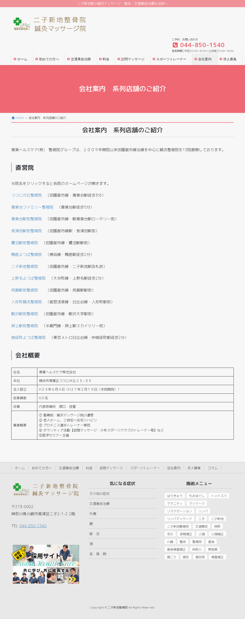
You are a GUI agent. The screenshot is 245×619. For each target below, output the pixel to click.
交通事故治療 (69, 468)
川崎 (170, 542)
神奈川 (196, 549)
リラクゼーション (179, 511)
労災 (170, 534)
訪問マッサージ (111, 468)
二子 (201, 519)
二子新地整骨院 (24, 266)
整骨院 (197, 542)
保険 (217, 526)
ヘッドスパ (219, 496)
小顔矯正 (217, 534)
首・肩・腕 (97, 554)
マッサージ (197, 503)
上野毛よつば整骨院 (28, 278)
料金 (89, 468)
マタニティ (175, 503)
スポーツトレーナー (145, 468)
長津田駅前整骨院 (26, 230)
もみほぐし (197, 496)
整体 (183, 542)
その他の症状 (99, 493)
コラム (213, 468)
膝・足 (94, 533)
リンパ (203, 511)
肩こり (171, 557)
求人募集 (194, 468)
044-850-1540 (33, 525)
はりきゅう (175, 496)
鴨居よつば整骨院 (26, 254)
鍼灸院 (200, 557)
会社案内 (173, 468)
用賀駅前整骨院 (24, 290)
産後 (211, 542)
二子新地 (217, 519)
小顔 (202, 534)
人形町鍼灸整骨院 (26, 301)
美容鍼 (212, 549)
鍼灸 (186, 557)
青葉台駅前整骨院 (26, 218)
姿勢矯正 (186, 534)
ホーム (20, 468)
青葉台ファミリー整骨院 (32, 207)
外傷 (92, 513)
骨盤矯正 (217, 557)
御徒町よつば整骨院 (28, 337)
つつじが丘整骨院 (26, 195)
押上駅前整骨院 (24, 325)
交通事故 (201, 526)
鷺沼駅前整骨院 (24, 242)
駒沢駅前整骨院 (24, 313)
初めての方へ (42, 468)
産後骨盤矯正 (176, 549)
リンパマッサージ (179, 519)
